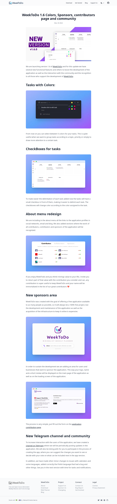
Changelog (62, 490)
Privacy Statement (99, 488)
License (95, 486)
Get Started (78, 3)
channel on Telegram (35, 445)
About (43, 486)
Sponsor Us (62, 488)
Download (69, 3)
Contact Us (79, 486)
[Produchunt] (104, 500)
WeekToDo (57, 66)
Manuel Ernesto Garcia (30, 500)
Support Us (94, 3)
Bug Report (79, 488)
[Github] (108, 3)
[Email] (101, 500)
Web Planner (45, 490)
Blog (86, 3)
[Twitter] (98, 500)
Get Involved (79, 490)
